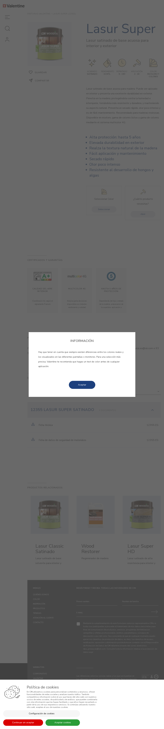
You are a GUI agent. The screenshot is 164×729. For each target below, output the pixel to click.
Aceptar (82, 384)
